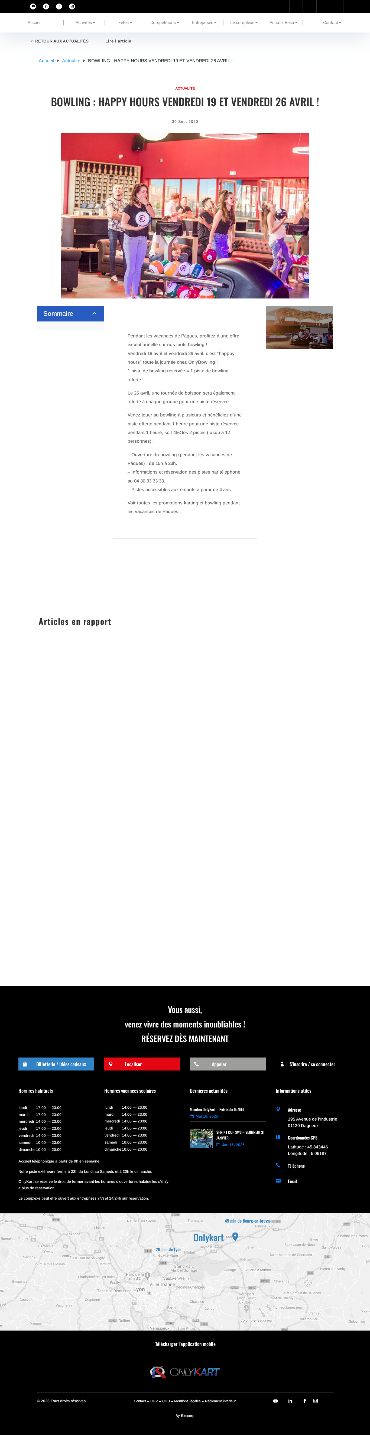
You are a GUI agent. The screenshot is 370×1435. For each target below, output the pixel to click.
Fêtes (123, 23)
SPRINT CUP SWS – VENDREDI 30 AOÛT (88, 886)
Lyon (110, 896)
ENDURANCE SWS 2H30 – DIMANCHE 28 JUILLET (98, 935)
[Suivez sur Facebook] (59, 6)
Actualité (185, 88)
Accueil (34, 23)
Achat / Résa (282, 23)
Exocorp (187, 1416)
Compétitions (163, 23)
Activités (84, 23)
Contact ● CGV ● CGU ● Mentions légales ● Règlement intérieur (185, 1401)
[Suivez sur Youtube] (33, 6)
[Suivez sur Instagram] (72, 6)
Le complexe (242, 23)
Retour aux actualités (62, 41)
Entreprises (202, 23)
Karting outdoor (89, 847)
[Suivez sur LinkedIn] (46, 6)
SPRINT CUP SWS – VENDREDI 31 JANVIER (91, 837)
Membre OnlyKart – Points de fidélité (217, 1109)
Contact (330, 23)
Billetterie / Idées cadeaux (61, 1064)
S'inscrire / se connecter (312, 1064)
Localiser (133, 1064)
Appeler (219, 1064)
